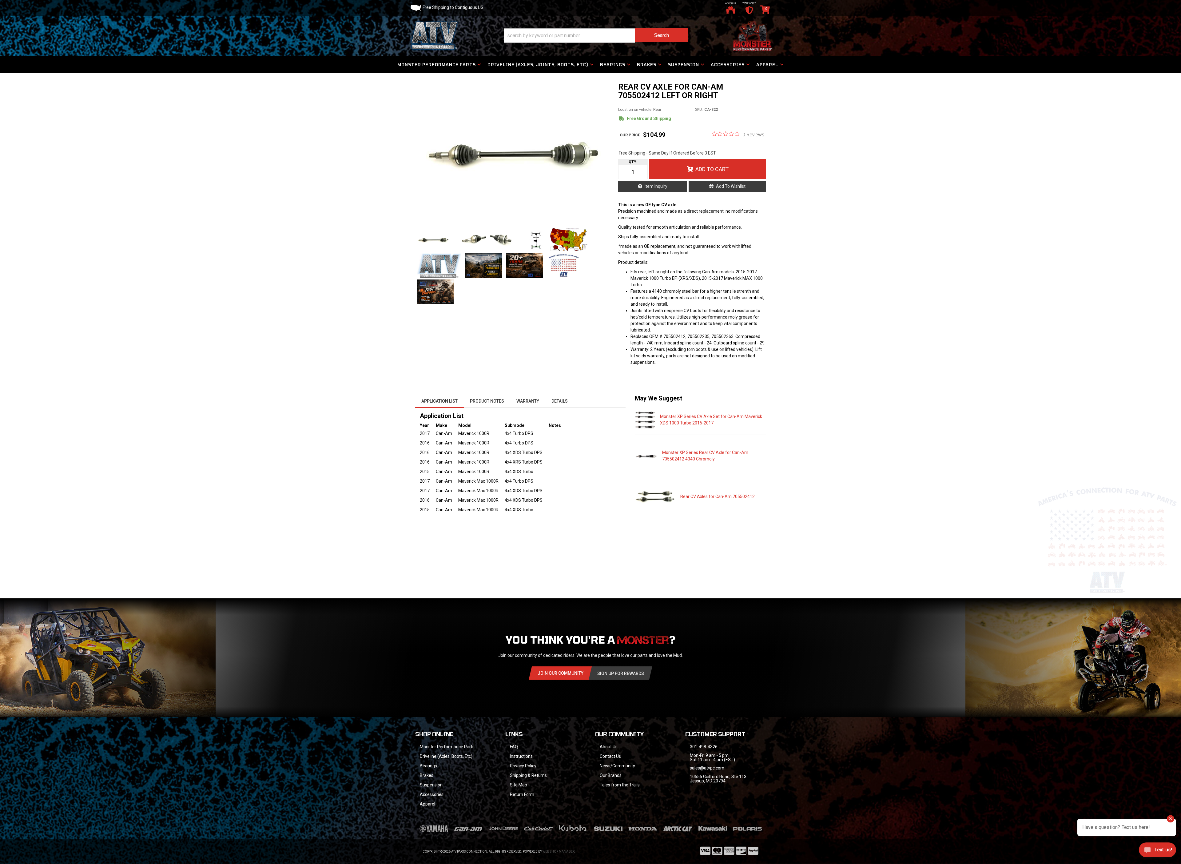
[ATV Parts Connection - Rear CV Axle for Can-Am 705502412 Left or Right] (513, 151)
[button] (596, 35)
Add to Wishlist (731, 186)
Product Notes (487, 401)
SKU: (699, 109)
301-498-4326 (704, 746)
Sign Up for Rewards (620, 673)
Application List (439, 401)
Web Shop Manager (559, 851)
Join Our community (560, 673)
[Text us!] (1157, 851)
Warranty (527, 401)
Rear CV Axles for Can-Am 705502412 (717, 496)
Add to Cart (712, 169)
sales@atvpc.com (707, 768)
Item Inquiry (656, 186)
